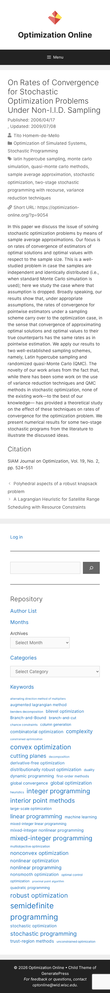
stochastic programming (43, 933)
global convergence (29, 783)
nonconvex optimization (39, 853)
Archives (19, 633)
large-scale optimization (31, 808)
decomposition (59, 756)
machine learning (81, 817)
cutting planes (28, 756)
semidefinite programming (34, 911)
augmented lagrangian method (38, 704)
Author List (23, 611)
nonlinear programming (35, 867)
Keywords (22, 687)
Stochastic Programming (33, 150)
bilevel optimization (65, 711)
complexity (79, 731)
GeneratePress (55, 973)
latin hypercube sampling (39, 158)
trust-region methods (32, 941)
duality (89, 770)
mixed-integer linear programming (38, 824)
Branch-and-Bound (28, 717)
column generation (55, 724)
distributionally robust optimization (45, 769)
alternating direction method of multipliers (38, 698)
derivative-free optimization (37, 762)
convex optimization (40, 747)
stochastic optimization (33, 925)
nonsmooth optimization (34, 874)
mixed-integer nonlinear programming (47, 830)
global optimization (71, 783)
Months (19, 622)
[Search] (91, 568)
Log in (16, 537)
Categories (23, 658)
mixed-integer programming (51, 838)
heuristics (17, 792)
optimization (20, 881)
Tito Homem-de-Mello (36, 135)
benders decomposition (26, 711)
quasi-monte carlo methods (59, 166)
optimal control (72, 875)
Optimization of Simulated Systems (50, 143)
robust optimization (39, 895)
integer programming (58, 791)
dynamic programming (32, 775)
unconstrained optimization (76, 941)
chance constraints (24, 725)
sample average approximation (39, 174)
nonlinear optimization (34, 860)
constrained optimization (26, 739)
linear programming (36, 816)
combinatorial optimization (36, 731)
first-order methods (73, 776)
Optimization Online (55, 34)
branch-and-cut (62, 718)
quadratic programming (30, 887)
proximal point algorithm (48, 881)
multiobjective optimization (30, 846)
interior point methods (42, 800)
